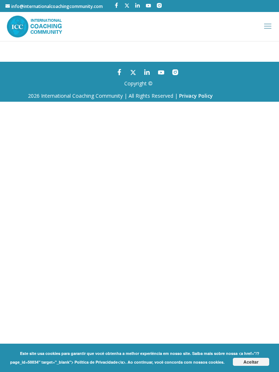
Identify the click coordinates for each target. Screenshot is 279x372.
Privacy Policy (196, 95)
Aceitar (251, 362)
